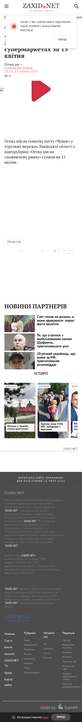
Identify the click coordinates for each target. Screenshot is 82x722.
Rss (45, 643)
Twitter (47, 653)
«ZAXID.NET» (28, 555)
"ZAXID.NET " (11, 510)
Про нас (67, 640)
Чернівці (28, 663)
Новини (9, 634)
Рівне (27, 667)
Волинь (27, 654)
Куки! (45, 717)
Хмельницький (31, 672)
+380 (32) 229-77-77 (26, 562)
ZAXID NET (41, 5)
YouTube (47, 657)
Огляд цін (14, 242)
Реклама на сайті (68, 668)
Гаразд (62, 40)
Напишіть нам (70, 661)
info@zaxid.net (46, 566)
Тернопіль (29, 649)
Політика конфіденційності (72, 685)
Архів (8, 673)
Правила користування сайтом (70, 676)
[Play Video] (41, 89)
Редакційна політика (68, 646)
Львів (26, 640)
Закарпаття (29, 658)
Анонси (9, 654)
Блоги (8, 647)
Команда (67, 652)
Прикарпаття (30, 644)
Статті (8, 641)
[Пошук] (75, 6)
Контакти (67, 656)
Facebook (48, 648)
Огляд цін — (13, 64)
